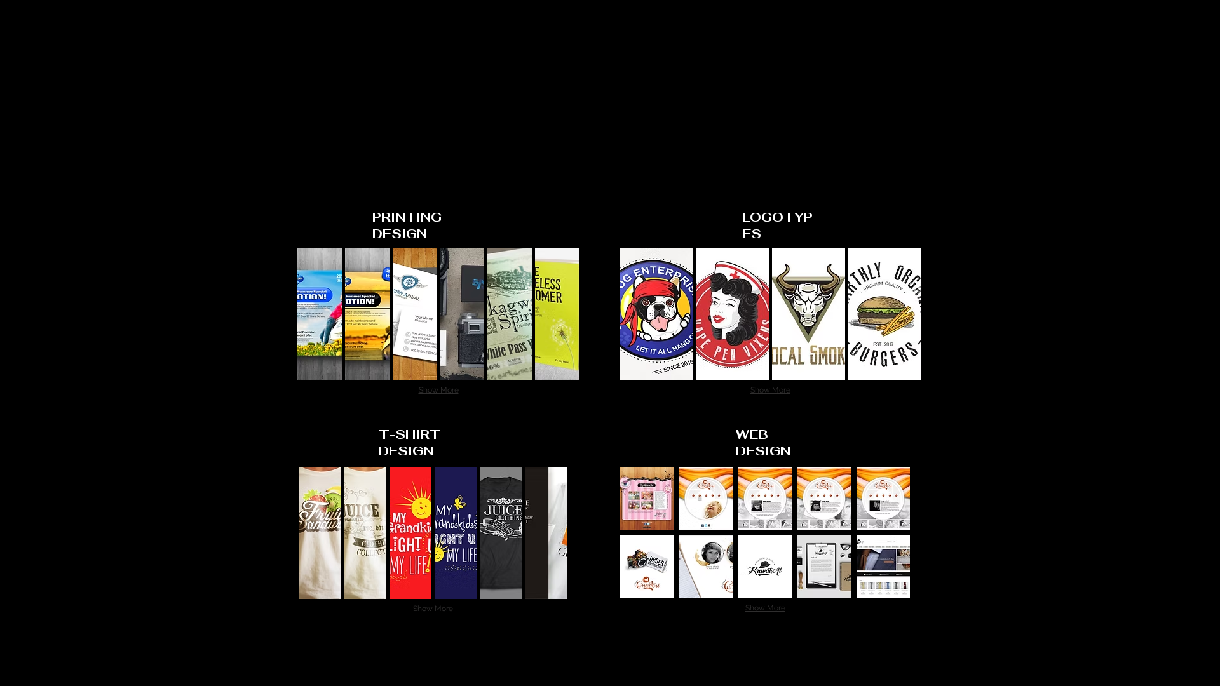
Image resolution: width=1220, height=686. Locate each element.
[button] (319, 314)
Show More (439, 390)
